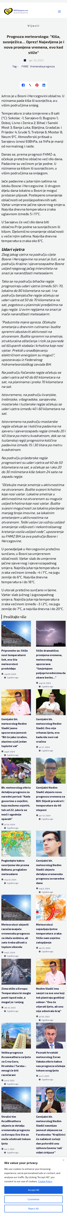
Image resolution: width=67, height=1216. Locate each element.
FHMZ (25, 66)
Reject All (33, 1208)
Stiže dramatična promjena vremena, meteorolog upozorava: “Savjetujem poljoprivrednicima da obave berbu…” (50, 664)
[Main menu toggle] (59, 11)
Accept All (33, 1189)
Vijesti (33, 25)
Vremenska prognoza (42, 66)
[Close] (63, 1160)
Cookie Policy (45, 1181)
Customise (33, 1199)
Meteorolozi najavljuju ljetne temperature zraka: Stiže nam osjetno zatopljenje (49, 933)
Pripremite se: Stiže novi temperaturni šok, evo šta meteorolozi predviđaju (14, 659)
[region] (33, 1186)
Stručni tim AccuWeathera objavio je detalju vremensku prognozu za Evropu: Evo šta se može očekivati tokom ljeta (16, 1130)
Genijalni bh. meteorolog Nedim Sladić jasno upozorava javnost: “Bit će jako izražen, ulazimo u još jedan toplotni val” (14, 732)
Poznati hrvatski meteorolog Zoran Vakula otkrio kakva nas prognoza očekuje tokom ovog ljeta (50, 1061)
